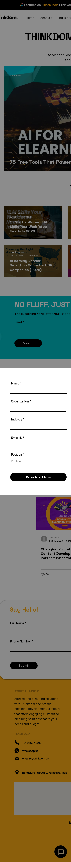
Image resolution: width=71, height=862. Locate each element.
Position (16, 454)
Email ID (16, 437)
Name (15, 383)
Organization (20, 401)
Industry (16, 419)
